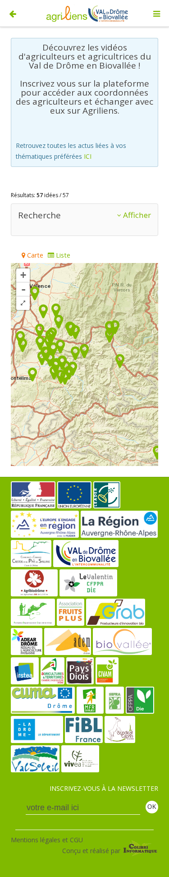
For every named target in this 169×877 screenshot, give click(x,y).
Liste (62, 255)
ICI (87, 156)
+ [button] (23, 275)
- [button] (23, 289)
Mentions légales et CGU (47, 839)
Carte (34, 255)
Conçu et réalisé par (92, 850)
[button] (23, 303)
